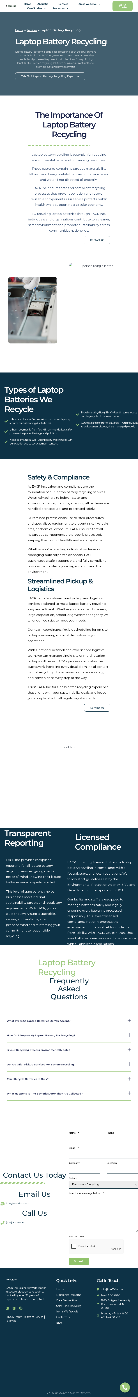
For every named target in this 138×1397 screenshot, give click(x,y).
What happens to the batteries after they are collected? (45, 1093)
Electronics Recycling (68, 1294)
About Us (42, 4)
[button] (69, 1023)
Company (74, 1163)
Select (73, 1178)
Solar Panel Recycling (69, 1306)
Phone (110, 1133)
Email (74, 1148)
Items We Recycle (67, 1311)
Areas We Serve (87, 4)
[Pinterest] (20, 1308)
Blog (59, 1322)
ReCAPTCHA (76, 1236)
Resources (58, 8)
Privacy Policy (14, 1317)
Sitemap (11, 1320)
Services (63, 4)
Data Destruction (66, 1300)
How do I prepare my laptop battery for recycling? (41, 1035)
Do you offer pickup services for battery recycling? (41, 1064)
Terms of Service (33, 1317)
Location (122, 1163)
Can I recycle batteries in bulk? (28, 1079)
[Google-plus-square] (14, 1308)
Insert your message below (86, 1193)
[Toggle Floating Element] (125, 1387)
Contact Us (62, 1317)
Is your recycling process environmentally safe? (38, 1050)
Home (27, 4)
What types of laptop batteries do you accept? (38, 1021)
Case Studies (34, 8)
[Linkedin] (7, 1308)
